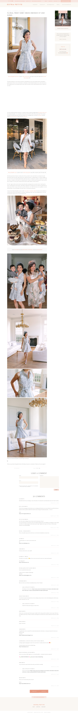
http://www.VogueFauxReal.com (25, 513)
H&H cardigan (16, 249)
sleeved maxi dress (13, 116)
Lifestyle (42, 4)
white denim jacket (26, 76)
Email (20, 480)
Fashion (34, 4)
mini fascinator (39, 249)
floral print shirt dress (42, 112)
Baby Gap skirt (24, 249)
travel (58, 4)
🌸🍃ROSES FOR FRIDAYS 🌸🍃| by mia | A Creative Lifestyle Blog (31, 656)
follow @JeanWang (62, 52)
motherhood (50, 4)
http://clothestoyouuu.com (24, 562)
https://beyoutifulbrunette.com (24, 683)
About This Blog (63, 39)
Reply (58, 527)
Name (20, 475)
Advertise (38, 706)
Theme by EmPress (47, 712)
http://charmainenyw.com (23, 646)
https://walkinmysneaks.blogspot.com (26, 635)
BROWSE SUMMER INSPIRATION (62, 28)
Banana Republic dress (12, 172)
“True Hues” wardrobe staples (30, 190)
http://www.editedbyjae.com (24, 543)
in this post (39, 115)
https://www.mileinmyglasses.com (25, 575)
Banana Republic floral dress (13, 76)
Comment (42, 475)
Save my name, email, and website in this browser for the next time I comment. (29, 486)
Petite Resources (66, 4)
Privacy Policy (30, 712)
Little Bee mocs (30, 249)
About (34, 706)
